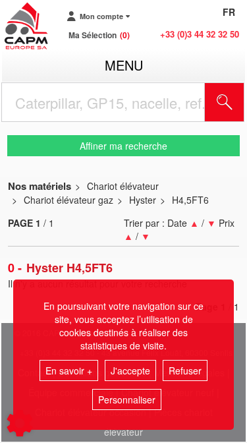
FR (229, 11)
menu (124, 64)
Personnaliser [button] (126, 399)
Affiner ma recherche (123, 145)
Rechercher (241, 102)
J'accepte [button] (130, 370)
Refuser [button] (185, 370)
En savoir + (68, 370)
